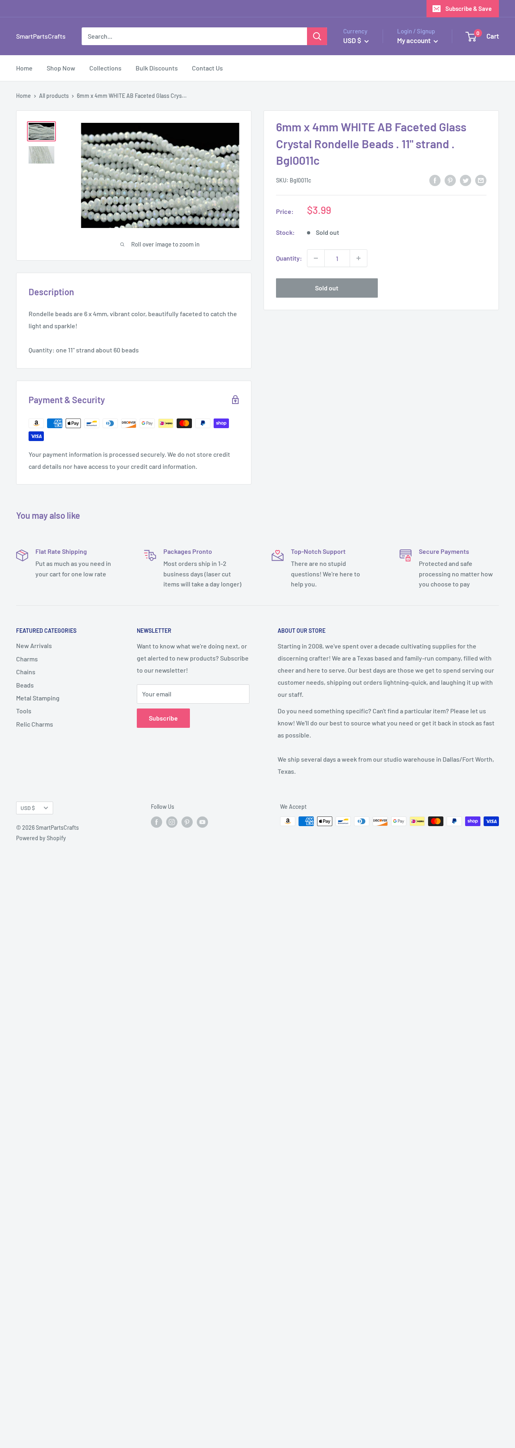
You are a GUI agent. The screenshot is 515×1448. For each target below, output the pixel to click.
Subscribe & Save (468, 8)
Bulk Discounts (157, 68)
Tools (23, 711)
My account (414, 40)
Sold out (326, 288)
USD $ (28, 807)
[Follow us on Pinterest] (187, 822)
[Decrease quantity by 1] (315, 258)
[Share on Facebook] (435, 180)
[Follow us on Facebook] (156, 822)
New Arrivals (34, 645)
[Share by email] (480, 180)
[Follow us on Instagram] (171, 822)
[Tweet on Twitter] (465, 180)
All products (54, 95)
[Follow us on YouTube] (202, 822)
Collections (105, 68)
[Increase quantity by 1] (358, 258)
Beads (25, 685)
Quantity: (289, 258)
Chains (25, 671)
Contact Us (207, 68)
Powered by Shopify (41, 838)
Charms (27, 659)
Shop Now (61, 68)
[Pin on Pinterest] (450, 180)
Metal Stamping (38, 698)
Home (24, 68)
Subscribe (163, 718)
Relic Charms (34, 724)
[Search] (317, 36)
